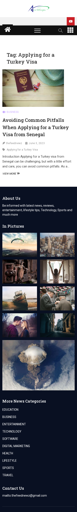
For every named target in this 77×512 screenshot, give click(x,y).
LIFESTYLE (9, 460)
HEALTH (7, 453)
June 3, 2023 (36, 143)
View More (10, 174)
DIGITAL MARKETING (16, 446)
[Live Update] (71, 21)
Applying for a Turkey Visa (22, 149)
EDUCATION (10, 409)
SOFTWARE (10, 438)
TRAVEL (7, 475)
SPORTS (8, 468)
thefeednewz (14, 143)
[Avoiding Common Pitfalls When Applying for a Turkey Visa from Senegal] (38, 88)
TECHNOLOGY (11, 431)
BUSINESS (13, 111)
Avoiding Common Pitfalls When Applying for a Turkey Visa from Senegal (35, 127)
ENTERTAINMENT (14, 424)
